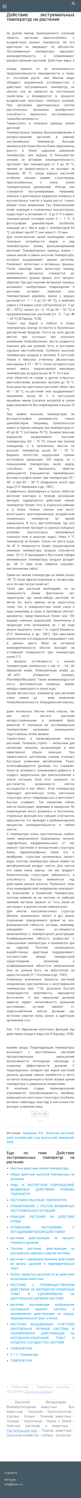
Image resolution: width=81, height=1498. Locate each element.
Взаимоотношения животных (32, 1407)
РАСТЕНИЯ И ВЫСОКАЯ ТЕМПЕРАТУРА (38, 1200)
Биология (22, 1402)
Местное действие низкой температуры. (39, 1168)
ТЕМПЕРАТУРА (21, 1348)
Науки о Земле (59, 1421)
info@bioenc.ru (14, 1484)
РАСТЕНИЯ (14, 1392)
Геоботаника (19, 1387)
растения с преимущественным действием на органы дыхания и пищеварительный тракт (42, 1263)
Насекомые (33, 1421)
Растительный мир (22, 1430)
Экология (63, 1435)
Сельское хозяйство (23, 1435)
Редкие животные (57, 1430)
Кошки (29, 1416)
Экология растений (38, 1392)
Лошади (13, 1421)
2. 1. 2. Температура (24, 1354)
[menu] (4, 6)
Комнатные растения (53, 1387)
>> (45, 1114)
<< (35, 1114)
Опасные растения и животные (37, 1426)
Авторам (10, 1479)
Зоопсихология (59, 1412)
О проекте (11, 1472)
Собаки (47, 1435)
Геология (35, 1412)
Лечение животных (55, 1416)
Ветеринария (56, 1402)
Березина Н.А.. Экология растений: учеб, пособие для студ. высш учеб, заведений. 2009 (40, 1137)
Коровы (13, 1416)
